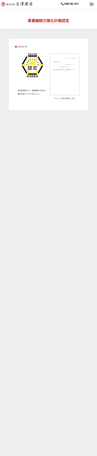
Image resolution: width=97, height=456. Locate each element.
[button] (91, 4)
